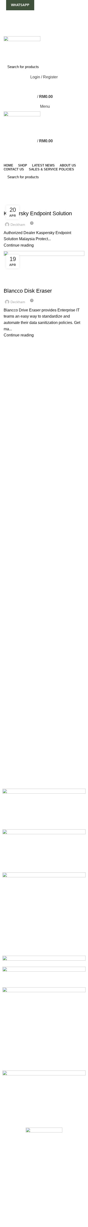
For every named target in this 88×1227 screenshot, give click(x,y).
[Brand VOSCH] (44, 809)
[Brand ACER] (44, 1096)
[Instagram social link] (44, 20)
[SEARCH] (78, 66)
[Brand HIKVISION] (44, 961)
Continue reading (19, 245)
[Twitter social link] (38, 20)
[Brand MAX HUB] (44, 850)
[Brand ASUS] (44, 1028)
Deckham (46, 187)
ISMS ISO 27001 (51, 204)
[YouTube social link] (50, 20)
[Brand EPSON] (44, 977)
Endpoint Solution (22, 204)
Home (8, 198)
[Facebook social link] (33, 20)
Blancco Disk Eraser (28, 291)
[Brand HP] (44, 914)
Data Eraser (17, 282)
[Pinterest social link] (55, 20)
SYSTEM (71, 204)
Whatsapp (20, 5)
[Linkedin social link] (50, 33)
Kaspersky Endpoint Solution (38, 213)
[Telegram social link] (55, 33)
